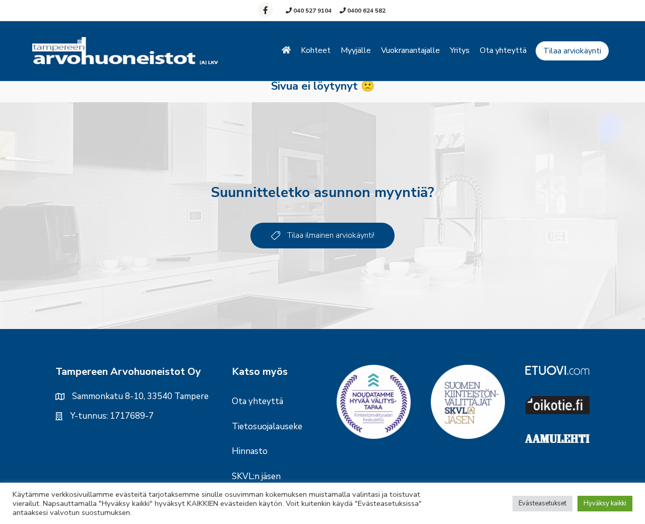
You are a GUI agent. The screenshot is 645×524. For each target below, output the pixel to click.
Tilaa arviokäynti (572, 50)
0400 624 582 (365, 11)
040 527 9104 (312, 11)
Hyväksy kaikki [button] (605, 503)
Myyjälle (356, 50)
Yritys (460, 50)
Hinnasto (250, 451)
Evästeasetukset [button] (542, 503)
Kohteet (316, 50)
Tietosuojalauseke (267, 426)
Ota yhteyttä (503, 50)
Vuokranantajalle (410, 50)
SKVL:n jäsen (256, 476)
